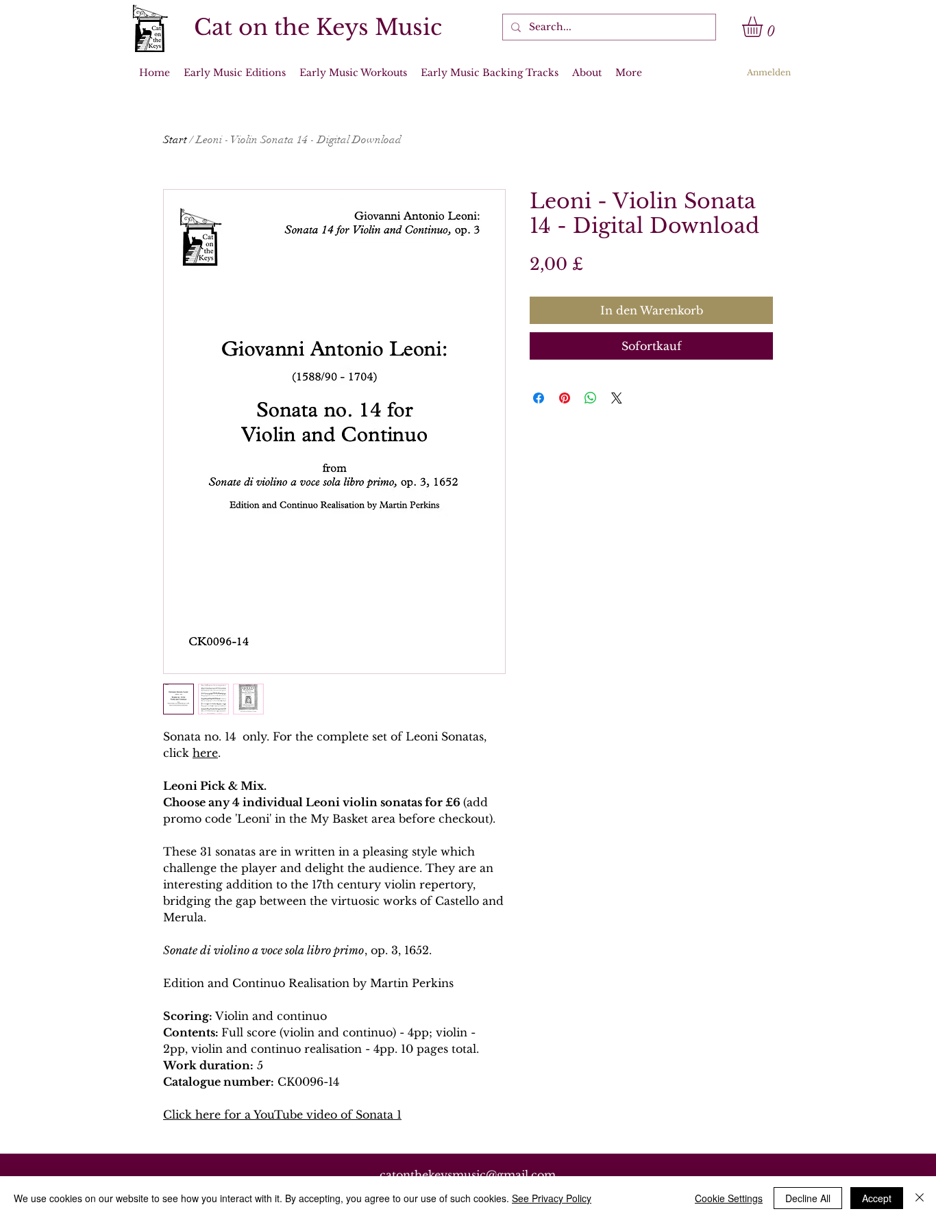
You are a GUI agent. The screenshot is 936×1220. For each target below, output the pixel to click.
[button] (764, 26)
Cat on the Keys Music (318, 27)
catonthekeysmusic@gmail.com (468, 1175)
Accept (876, 1198)
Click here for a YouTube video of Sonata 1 (282, 1114)
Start (175, 140)
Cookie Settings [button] (729, 1198)
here (205, 753)
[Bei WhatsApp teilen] (590, 398)
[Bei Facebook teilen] (538, 398)
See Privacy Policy (551, 1198)
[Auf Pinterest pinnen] (564, 398)
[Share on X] (616, 398)
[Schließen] (919, 1198)
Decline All (807, 1198)
